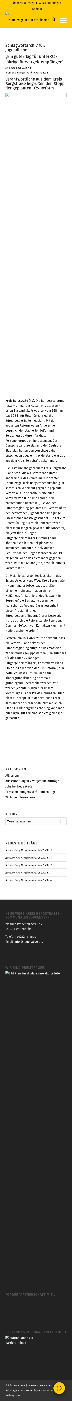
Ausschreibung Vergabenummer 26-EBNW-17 (28, 872)
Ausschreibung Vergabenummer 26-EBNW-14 (28, 857)
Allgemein (12, 775)
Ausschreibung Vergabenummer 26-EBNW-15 (28, 850)
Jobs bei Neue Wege (18, 786)
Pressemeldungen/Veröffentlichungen (26, 72)
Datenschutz (46, 1385)
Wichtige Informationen (21, 797)
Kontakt (37, 9)
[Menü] (61, 20)
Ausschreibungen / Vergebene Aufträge (32, 781)
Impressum (32, 1385)
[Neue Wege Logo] (29, 20)
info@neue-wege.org (28, 942)
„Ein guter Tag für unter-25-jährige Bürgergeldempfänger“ (34, 59)
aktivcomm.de (29, 1390)
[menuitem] (24, 3)
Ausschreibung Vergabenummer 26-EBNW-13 (28, 865)
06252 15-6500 (26, 936)
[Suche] (52, 20)
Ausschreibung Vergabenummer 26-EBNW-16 (28, 880)
